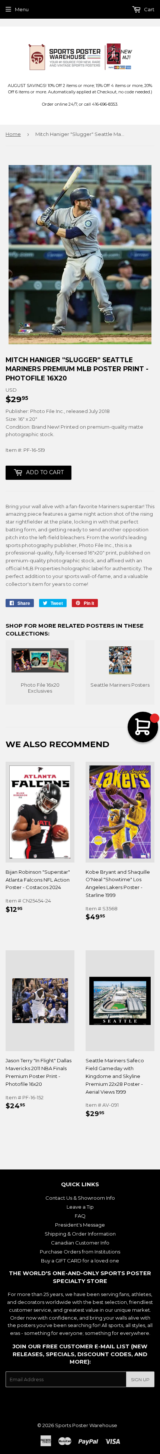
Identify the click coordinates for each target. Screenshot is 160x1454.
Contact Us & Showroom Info (80, 1198)
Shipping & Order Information (80, 1234)
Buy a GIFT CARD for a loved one (80, 1261)
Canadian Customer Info (80, 1243)
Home (13, 134)
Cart (148, 9)
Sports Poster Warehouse (86, 1425)
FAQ (80, 1216)
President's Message (80, 1225)
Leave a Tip (80, 1207)
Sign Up (140, 1379)
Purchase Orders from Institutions (80, 1252)
